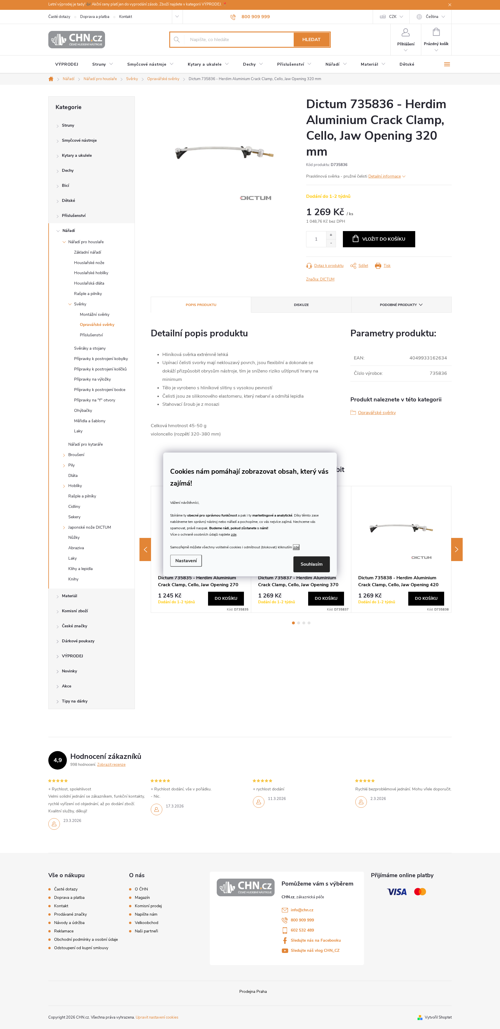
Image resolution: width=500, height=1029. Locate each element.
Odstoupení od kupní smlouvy (81, 948)
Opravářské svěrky (97, 324)
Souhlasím (312, 564)
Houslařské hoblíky (91, 273)
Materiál (69, 596)
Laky (78, 431)
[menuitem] (66, 64)
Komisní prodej (148, 906)
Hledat (311, 39)
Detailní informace (384, 176)
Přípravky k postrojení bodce (99, 389)
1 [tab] (293, 623)
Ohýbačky (83, 410)
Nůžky (74, 537)
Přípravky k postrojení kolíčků (100, 369)
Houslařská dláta (89, 283)
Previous (145, 549)
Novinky (69, 671)
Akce (66, 686)
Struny (68, 125)
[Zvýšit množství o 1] (331, 235)
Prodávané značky (70, 914)
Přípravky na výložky (92, 379)
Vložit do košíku (383, 239)
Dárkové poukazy (78, 641)
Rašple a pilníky (88, 293)
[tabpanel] (401, 549)
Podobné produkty (398, 305)
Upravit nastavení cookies (157, 1017)
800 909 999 (302, 920)
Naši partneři (146, 931)
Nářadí (68, 230)
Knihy (73, 579)
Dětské (68, 200)
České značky (74, 626)
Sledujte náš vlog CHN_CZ (315, 950)
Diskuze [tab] (301, 305)
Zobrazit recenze (111, 764)
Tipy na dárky (74, 701)
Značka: (320, 279)
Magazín (142, 897)
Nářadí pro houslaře (86, 242)
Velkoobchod (146, 923)
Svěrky (80, 304)
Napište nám (146, 914)
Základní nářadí (87, 252)
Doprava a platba (94, 16)
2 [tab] (298, 623)
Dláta (73, 475)
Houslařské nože (89, 262)
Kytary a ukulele (77, 155)
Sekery (74, 517)
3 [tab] (303, 623)
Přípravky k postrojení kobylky (101, 359)
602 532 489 (302, 930)
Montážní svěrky (94, 314)
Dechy (67, 170)
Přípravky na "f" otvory (94, 400)
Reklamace (63, 931)
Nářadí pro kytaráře (85, 444)
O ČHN (141, 889)
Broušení (76, 455)
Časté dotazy (59, 16)
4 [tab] (309, 623)
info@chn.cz (302, 910)
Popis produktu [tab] (201, 305)
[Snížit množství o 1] (331, 243)
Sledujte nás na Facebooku (316, 940)
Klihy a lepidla (80, 568)
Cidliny (74, 506)
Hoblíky (75, 485)
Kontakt (125, 16)
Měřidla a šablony (89, 421)
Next (457, 549)
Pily (71, 465)
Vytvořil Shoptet (438, 1017)
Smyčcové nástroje (79, 140)
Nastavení (186, 561)
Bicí (65, 185)
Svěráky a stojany (90, 348)
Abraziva (76, 548)
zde (233, 534)
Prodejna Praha (253, 991)
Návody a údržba (69, 922)
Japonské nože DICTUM (89, 527)
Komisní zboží (75, 611)
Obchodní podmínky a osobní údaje (86, 939)
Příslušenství (74, 215)
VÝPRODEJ (72, 656)
